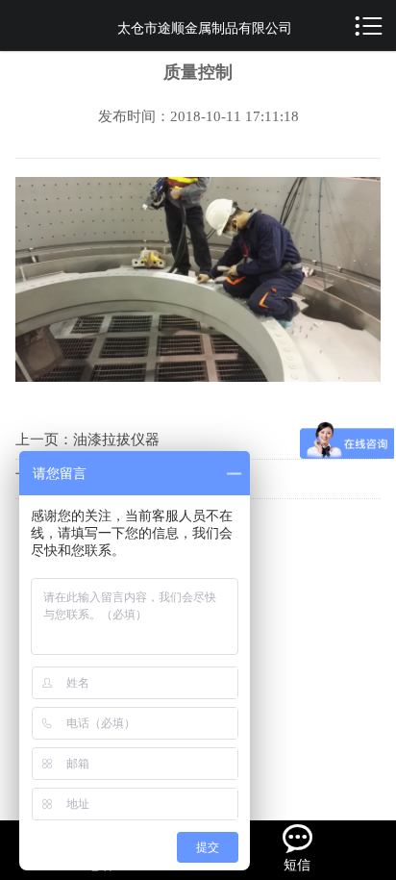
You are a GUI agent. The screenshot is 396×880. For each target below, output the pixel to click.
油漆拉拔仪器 (116, 439)
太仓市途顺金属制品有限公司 (204, 28)
